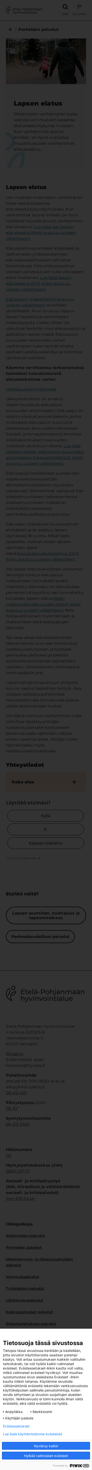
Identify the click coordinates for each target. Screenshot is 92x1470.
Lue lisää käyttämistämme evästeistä (32, 1434)
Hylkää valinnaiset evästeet (46, 1456)
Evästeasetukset (16, 1426)
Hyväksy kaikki (46, 1446)
